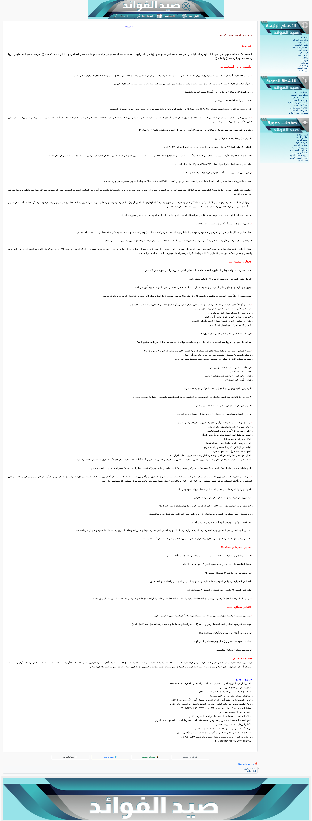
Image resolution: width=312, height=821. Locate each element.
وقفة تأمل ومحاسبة (299, 153)
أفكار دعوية (303, 42)
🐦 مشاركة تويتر (110, 757)
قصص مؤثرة (302, 135)
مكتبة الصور (303, 160)
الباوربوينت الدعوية (300, 147)
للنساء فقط (303, 50)
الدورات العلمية (301, 92)
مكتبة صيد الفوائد (300, 40)
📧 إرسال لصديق (70, 757)
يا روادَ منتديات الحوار (299, 155)
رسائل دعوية (302, 55)
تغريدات (304, 63)
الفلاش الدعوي (301, 137)
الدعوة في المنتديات (299, 110)
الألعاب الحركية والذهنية (298, 103)
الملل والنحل (250, 771)
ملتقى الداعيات (301, 45)
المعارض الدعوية (301, 145)
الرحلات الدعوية (301, 105)
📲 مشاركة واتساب (150, 757)
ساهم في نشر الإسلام (298, 113)
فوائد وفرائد (303, 53)
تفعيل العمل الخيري (299, 95)
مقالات (305, 58)
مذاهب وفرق (250, 768)
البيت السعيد (302, 68)
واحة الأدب (303, 65)
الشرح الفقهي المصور (298, 158)
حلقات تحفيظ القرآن (299, 108)
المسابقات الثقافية (300, 97)
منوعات (305, 60)
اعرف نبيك (303, 37)
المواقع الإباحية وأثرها (299, 150)
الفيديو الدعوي (302, 140)
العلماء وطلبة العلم (300, 47)
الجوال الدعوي (302, 142)
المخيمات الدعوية (300, 100)
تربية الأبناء (303, 70)
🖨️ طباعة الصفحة (190, 757)
